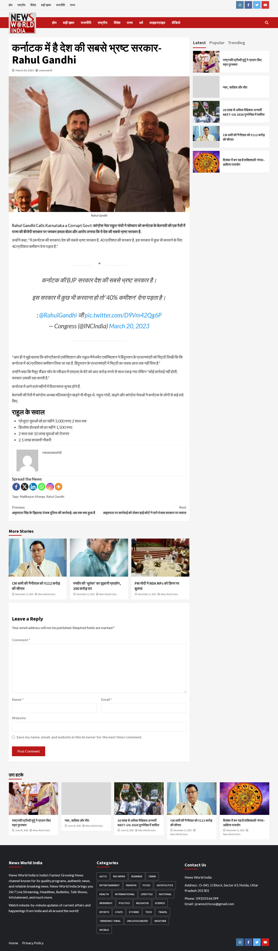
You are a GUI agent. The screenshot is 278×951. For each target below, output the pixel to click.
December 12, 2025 (85, 594)
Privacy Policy (32, 943)
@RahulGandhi (58, 315)
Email (106, 699)
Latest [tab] (199, 42)
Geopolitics (165, 885)
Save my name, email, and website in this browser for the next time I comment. (79, 737)
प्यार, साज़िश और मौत (235, 87)
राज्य (72, 5)
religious (142, 903)
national (165, 894)
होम (10, 5)
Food (146, 885)
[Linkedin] (33, 487)
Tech (148, 912)
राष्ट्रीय (21, 5)
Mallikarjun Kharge (32, 496)
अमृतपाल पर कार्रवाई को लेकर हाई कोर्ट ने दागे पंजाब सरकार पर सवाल (144, 510)
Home (13, 943)
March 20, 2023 (25, 70)
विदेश (33, 5)
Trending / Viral (110, 920)
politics (124, 903)
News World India (46, 594)
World (104, 929)
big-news (119, 876)
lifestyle (147, 894)
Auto (103, 876)
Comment (21, 640)
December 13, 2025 (24, 594)
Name (18, 699)
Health (104, 894)
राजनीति (60, 5)
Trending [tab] (236, 42)
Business (136, 876)
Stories (134, 912)
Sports (104, 912)
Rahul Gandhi (55, 496)
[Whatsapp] (41, 487)
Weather (160, 920)
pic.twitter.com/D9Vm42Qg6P (123, 315)
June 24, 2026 (21, 830)
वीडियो (176, 22)
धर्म (141, 22)
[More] (58, 487)
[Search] (266, 22)
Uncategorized (137, 920)
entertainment (109, 885)
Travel (162, 912)
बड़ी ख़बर (46, 5)
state (119, 912)
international (125, 894)
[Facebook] (16, 487)
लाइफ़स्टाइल (157, 22)
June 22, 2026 (127, 830)
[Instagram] (50, 487)
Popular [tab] (217, 42)
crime (152, 876)
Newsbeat (106, 903)
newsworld (45, 70)
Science (160, 903)
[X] (24, 487)
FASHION (131, 885)
